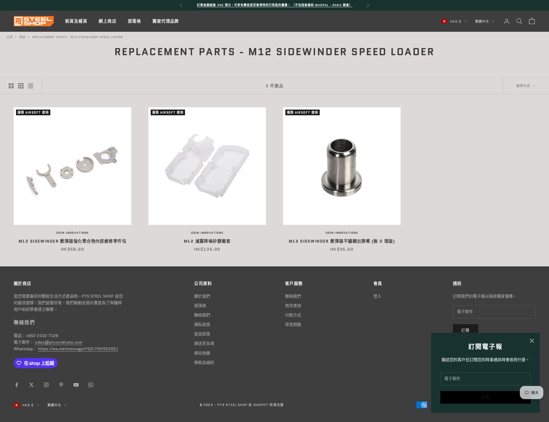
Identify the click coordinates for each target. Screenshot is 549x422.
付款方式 (293, 315)
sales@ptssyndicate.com (58, 342)
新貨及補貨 (76, 21)
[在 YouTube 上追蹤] (76, 385)
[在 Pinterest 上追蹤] (61, 385)
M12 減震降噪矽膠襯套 (207, 241)
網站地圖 (202, 353)
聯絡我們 (202, 315)
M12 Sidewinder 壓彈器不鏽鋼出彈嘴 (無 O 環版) (342, 241)
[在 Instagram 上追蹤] (46, 385)
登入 (377, 296)
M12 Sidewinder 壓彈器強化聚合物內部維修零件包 (72, 241)
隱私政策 (202, 324)
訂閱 (485, 397)
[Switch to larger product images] (11, 86)
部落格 (134, 21)
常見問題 (293, 324)
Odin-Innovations (72, 233)
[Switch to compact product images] (30, 86)
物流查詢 (293, 305)
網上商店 (107, 21)
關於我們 (202, 296)
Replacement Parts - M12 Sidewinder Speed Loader (77, 37)
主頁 (10, 37)
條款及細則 (204, 362)
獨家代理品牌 (165, 21)
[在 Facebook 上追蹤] (16, 385)
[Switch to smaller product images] (20, 86)
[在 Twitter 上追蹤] (31, 385)
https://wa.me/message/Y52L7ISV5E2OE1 (78, 349)
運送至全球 (204, 343)
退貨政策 (202, 334)
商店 (22, 37)
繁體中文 (482, 21)
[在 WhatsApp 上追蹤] (91, 385)
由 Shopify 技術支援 (265, 405)
